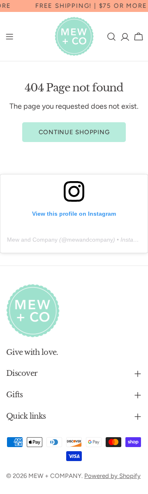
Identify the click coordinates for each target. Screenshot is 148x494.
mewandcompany (90, 239)
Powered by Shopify (112, 476)
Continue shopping (74, 132)
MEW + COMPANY (54, 476)
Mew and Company (32, 239)
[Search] (111, 36)
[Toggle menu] (9, 36)
